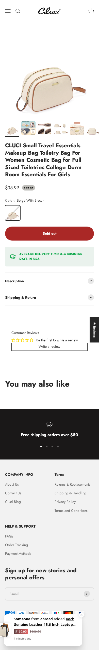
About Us (12, 484)
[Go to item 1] (12, 129)
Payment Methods (18, 553)
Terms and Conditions (71, 510)
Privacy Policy (65, 501)
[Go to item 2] (28, 129)
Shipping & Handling (70, 493)
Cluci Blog (13, 501)
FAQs (9, 536)
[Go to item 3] (45, 129)
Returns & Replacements (72, 484)
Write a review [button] (49, 346)
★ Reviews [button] (94, 329)
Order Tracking (16, 544)
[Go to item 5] (77, 129)
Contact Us (13, 493)
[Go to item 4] (61, 129)
